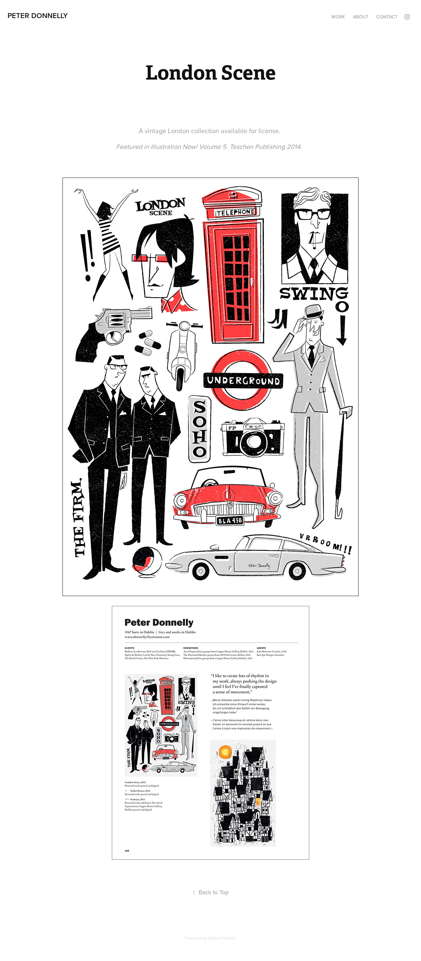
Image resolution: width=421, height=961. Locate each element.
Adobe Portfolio (222, 938)
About (360, 16)
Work (338, 16)
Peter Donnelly (38, 15)
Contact (387, 16)
